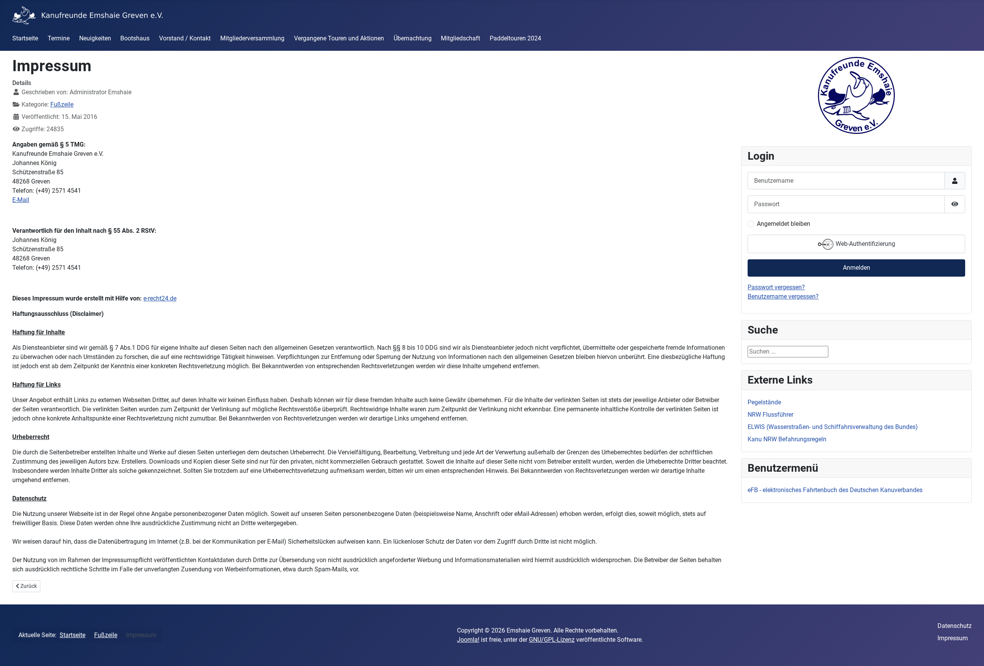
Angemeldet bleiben (783, 223)
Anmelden (856, 267)
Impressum (952, 638)
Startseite (25, 38)
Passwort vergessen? (776, 287)
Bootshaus (135, 38)
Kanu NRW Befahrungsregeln (787, 439)
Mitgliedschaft (460, 38)
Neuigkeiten (95, 38)
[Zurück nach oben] (970, 652)
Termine (59, 38)
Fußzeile (61, 104)
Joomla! (468, 639)
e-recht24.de (159, 298)
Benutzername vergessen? (783, 296)
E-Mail (20, 200)
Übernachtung (413, 38)
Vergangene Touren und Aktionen (339, 38)
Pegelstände (764, 402)
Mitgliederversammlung (252, 38)
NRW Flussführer (770, 414)
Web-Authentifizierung (864, 243)
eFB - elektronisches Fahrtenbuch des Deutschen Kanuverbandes (835, 490)
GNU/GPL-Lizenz (552, 639)
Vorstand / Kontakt (185, 38)
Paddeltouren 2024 (515, 38)
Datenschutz (954, 625)
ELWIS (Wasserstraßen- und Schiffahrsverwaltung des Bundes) (833, 427)
